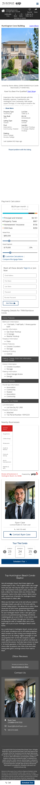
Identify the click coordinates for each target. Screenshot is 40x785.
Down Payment (7, 244)
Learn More (34, 26)
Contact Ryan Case (21, 534)
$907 (35, 221)
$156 (35, 224)
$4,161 (34, 218)
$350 (35, 228)
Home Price (6, 232)
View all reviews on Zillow (20, 667)
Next (35, 551)
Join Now (9, 303)
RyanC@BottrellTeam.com (17, 726)
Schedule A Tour (19, 562)
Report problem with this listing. (20, 149)
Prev (4, 551)
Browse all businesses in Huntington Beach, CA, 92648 (11, 475)
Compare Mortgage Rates (13, 259)
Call (9, 783)
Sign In (27, 268)
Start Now (31, 91)
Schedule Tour (27, 782)
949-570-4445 (21, 529)
